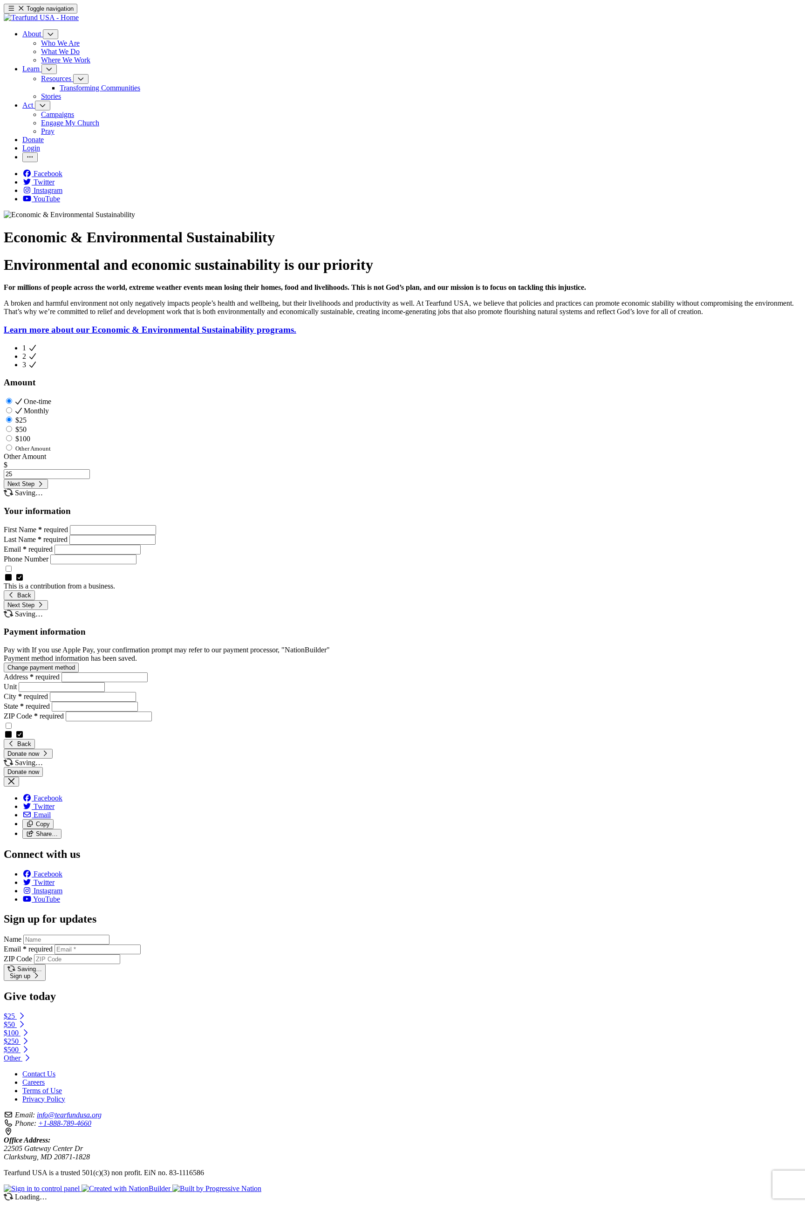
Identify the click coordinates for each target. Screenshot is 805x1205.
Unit (11, 687)
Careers (33, 1082)
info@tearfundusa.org (69, 1115)
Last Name (36, 539)
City (26, 696)
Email (28, 549)
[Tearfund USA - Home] (41, 17)
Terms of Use (42, 1091)
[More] (50, 34)
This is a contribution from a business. (59, 586)
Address (32, 677)
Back (23, 595)
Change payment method (41, 667)
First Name (36, 530)
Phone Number (27, 559)
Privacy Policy (43, 1099)
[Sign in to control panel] (43, 1188)
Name (12, 939)
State (27, 706)
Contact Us (38, 1074)
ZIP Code (34, 716)
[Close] (11, 782)
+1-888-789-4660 (64, 1123)
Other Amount (25, 456)
